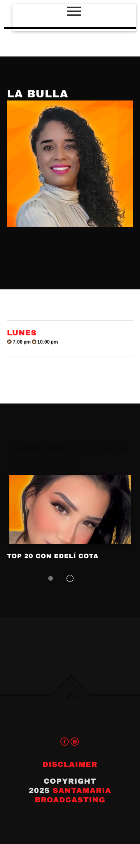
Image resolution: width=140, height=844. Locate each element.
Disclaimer (70, 764)
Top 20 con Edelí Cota (52, 556)
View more (70, 509)
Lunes (22, 333)
